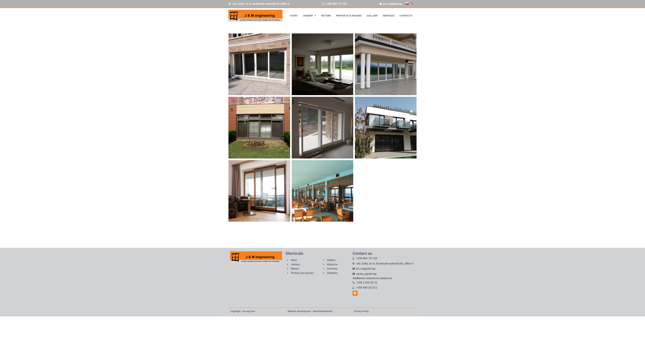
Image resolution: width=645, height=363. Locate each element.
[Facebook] (355, 293)
